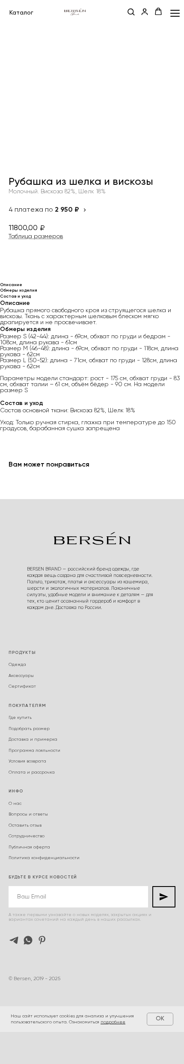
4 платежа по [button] (44, 210)
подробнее (113, 1022)
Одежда (17, 664)
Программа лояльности (34, 750)
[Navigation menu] (175, 13)
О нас (15, 803)
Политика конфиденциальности (44, 858)
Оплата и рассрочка (32, 772)
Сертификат (22, 686)
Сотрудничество (27, 836)
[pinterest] (42, 940)
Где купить (20, 717)
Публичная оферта (29, 847)
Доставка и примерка (33, 739)
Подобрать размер (29, 729)
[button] (131, 12)
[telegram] (14, 940)
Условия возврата (27, 761)
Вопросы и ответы (28, 814)
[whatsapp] (28, 940)
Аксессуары (21, 676)
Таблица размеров (36, 236)
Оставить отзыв (25, 825)
